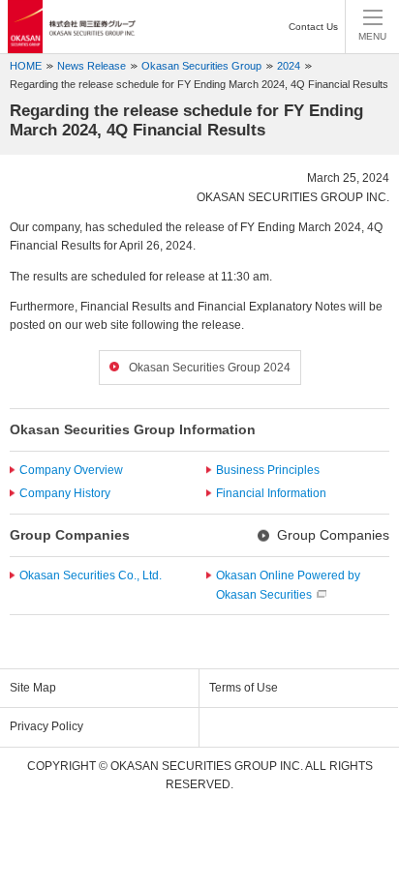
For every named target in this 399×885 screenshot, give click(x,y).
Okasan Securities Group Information (133, 429)
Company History (64, 493)
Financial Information (271, 493)
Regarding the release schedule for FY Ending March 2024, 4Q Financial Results (199, 84)
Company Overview (71, 470)
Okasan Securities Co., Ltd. (90, 575)
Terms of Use (243, 687)
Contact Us (313, 26)
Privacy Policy (46, 726)
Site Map (33, 687)
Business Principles (268, 470)
